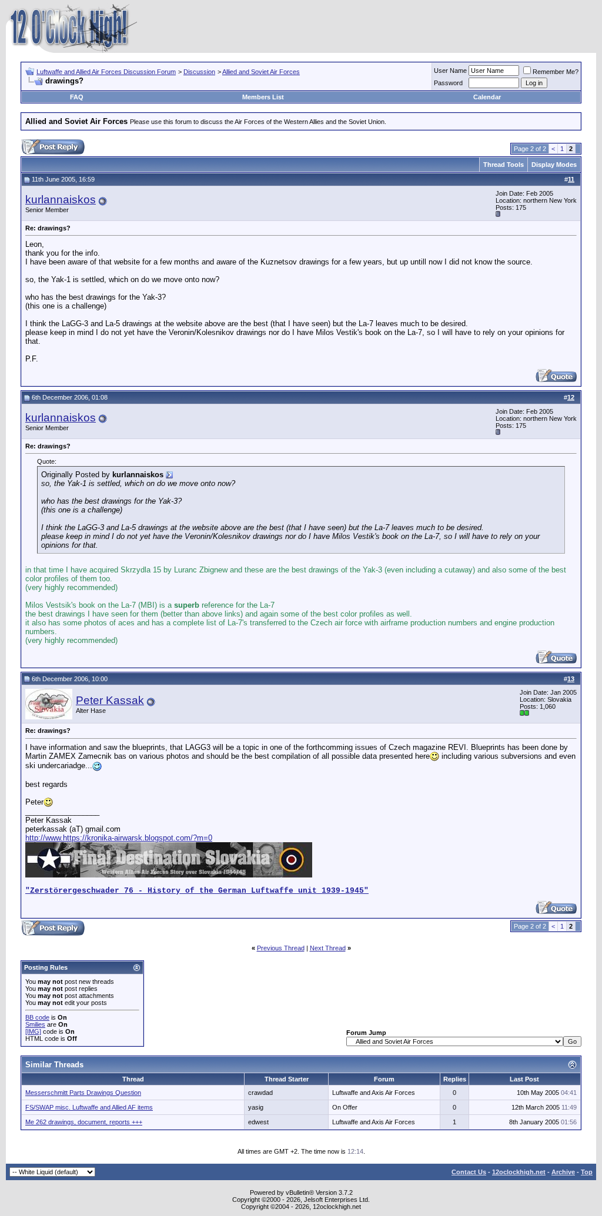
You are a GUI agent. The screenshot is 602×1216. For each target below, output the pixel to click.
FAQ (76, 97)
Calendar (487, 97)
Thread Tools (503, 164)
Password (448, 82)
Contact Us (469, 1171)
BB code (37, 1017)
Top (587, 1171)
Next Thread (328, 948)
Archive (563, 1171)
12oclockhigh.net (519, 1171)
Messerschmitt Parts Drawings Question (83, 1092)
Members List (263, 97)
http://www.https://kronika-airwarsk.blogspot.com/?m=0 (118, 837)
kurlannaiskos (60, 199)
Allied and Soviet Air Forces (261, 71)
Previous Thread (281, 948)
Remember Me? (555, 71)
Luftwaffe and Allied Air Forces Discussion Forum (106, 71)
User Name (450, 70)
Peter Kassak (110, 700)
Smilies (35, 1024)
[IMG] (33, 1031)
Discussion (199, 71)
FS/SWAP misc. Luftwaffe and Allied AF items (89, 1107)
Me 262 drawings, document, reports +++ (83, 1121)
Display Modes (554, 164)
